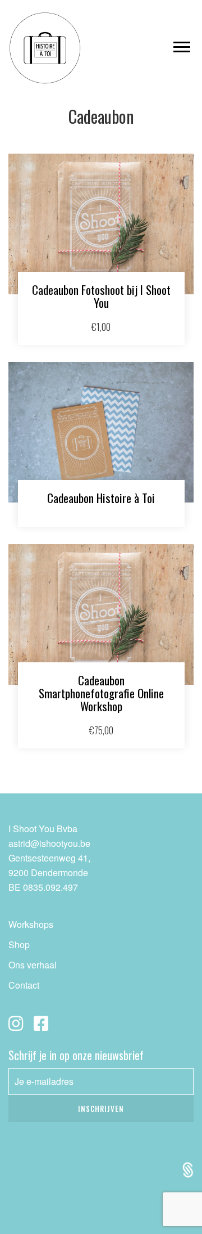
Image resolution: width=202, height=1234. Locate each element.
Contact (23, 985)
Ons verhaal (32, 964)
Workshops (30, 924)
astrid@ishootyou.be (49, 843)
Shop (19, 944)
